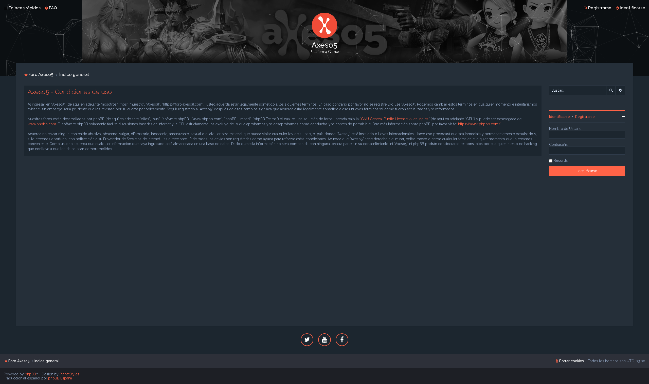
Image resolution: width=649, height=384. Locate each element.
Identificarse (559, 117)
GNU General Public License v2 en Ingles (394, 119)
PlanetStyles (69, 374)
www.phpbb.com (42, 124)
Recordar (561, 160)
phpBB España (60, 378)
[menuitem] (50, 7)
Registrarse (585, 117)
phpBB (30, 374)
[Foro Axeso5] (324, 25)
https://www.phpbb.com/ (479, 124)
